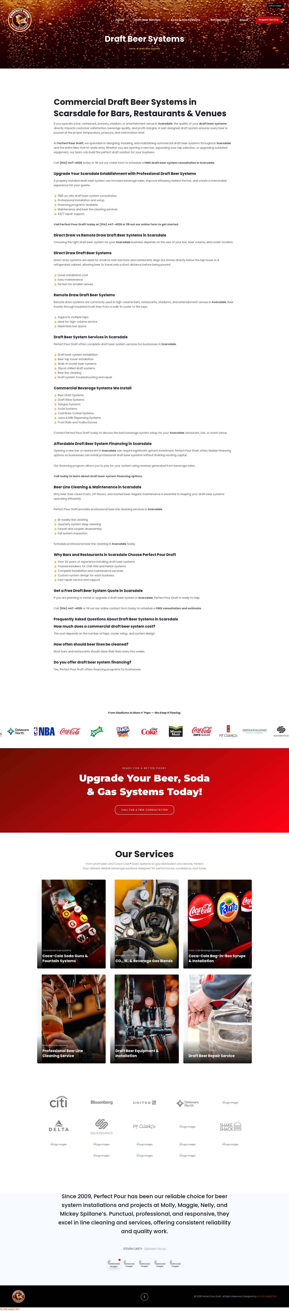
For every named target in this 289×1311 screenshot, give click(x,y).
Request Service (268, 19)
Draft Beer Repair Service (212, 1055)
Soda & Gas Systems (185, 20)
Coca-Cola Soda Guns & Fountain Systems (65, 958)
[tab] (113, 1263)
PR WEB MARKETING (267, 1296)
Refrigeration (220, 20)
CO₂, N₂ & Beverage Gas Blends (144, 960)
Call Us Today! (275, 6)
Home (120, 20)
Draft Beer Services (147, 20)
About (243, 20)
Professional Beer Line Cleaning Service (62, 1053)
